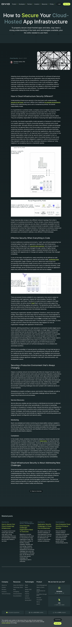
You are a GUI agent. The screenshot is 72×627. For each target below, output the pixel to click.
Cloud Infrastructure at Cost (41, 591)
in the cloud (19, 102)
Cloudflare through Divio (42, 594)
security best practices (37, 246)
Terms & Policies (6, 593)
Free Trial (66, 4)
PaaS (33, 303)
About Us (4, 585)
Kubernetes (43, 441)
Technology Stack (18, 587)
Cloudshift (39, 599)
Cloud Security (14, 58)
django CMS (28, 589)
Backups (39, 597)
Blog (14, 589)
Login (59, 4)
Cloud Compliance (24, 522)
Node (26, 585)
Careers (4, 587)
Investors (4, 591)
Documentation (17, 596)
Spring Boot (28, 600)
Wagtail (27, 591)
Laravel (27, 596)
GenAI (38, 604)
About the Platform (18, 585)
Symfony (27, 598)
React (26, 587)
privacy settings (6, 622)
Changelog (16, 591)
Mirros (38, 602)
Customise (58, 619)
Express (27, 593)
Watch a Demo (40, 587)
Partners (4, 589)
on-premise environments (52, 102)
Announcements (17, 593)
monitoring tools (54, 259)
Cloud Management (29, 523)
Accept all (57, 623)
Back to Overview (37, 491)
